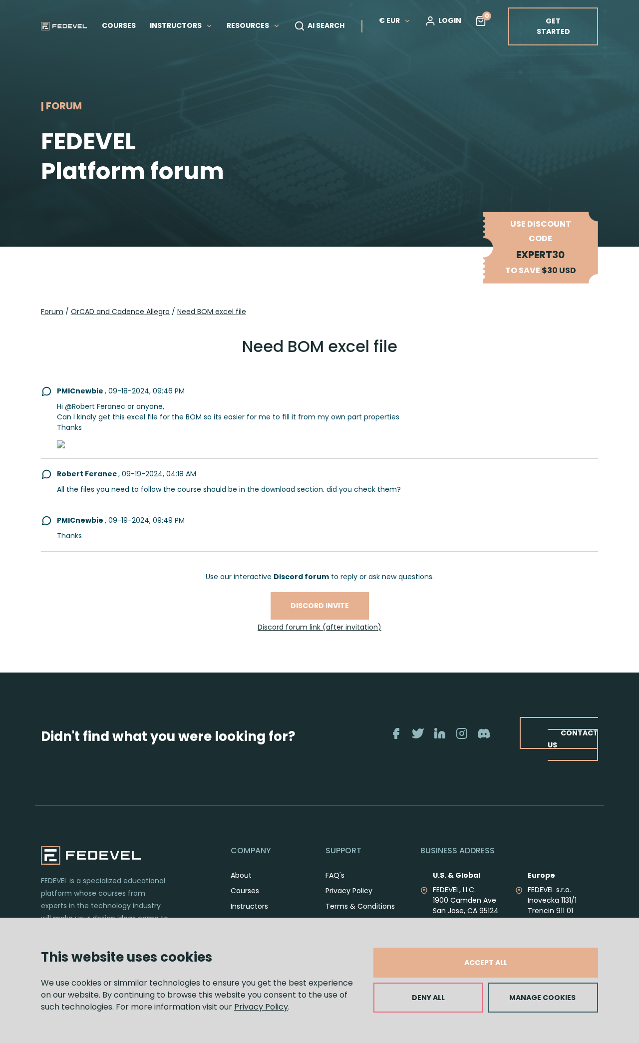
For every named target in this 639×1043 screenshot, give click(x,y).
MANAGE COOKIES (542, 998)
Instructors (249, 906)
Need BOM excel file (211, 312)
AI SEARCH (326, 25)
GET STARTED (553, 26)
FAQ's (334, 875)
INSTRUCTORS (176, 25)
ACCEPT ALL (485, 963)
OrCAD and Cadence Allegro (120, 312)
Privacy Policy (261, 1007)
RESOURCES (249, 25)
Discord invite (320, 606)
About (241, 875)
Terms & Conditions (360, 906)
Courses (245, 891)
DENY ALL (428, 998)
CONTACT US (573, 738)
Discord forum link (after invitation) (319, 627)
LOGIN (449, 20)
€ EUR (389, 20)
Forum (52, 312)
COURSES (119, 25)
